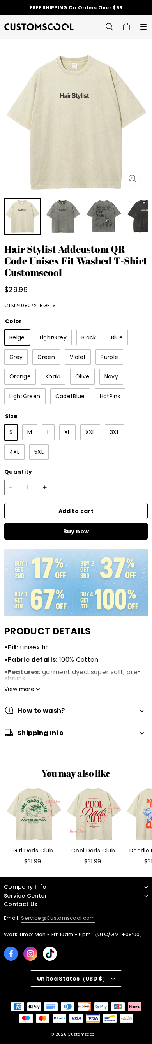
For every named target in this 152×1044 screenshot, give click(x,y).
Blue (117, 337)
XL (67, 432)
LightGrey (53, 337)
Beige (17, 337)
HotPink (110, 396)
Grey (16, 357)
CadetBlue (70, 396)
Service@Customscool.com (58, 918)
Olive (82, 376)
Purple (109, 357)
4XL (14, 452)
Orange (20, 376)
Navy (111, 376)
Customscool (81, 1034)
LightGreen (25, 396)
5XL (39, 452)
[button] (143, 27)
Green (46, 357)
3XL (114, 432)
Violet (78, 357)
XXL (90, 432)
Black (88, 337)
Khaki (53, 376)
